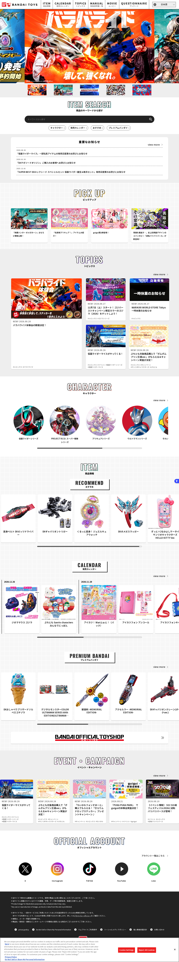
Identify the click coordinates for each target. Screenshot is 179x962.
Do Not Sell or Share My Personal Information (53, 929)
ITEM (47, 4)
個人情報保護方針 (140, 929)
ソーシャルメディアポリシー (115, 929)
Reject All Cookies (147, 950)
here (7, 944)
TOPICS (80, 4)
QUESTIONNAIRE (134, 4)
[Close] (175, 949)
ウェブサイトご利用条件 (87, 929)
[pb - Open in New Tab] (89, 46)
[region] (89, 950)
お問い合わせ (159, 929)
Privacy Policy (11, 957)
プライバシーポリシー (82, 915)
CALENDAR (63, 4)
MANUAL (96, 4)
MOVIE (112, 4)
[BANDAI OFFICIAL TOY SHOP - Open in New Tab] (89, 738)
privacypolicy (23, 929)
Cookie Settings (126, 950)
